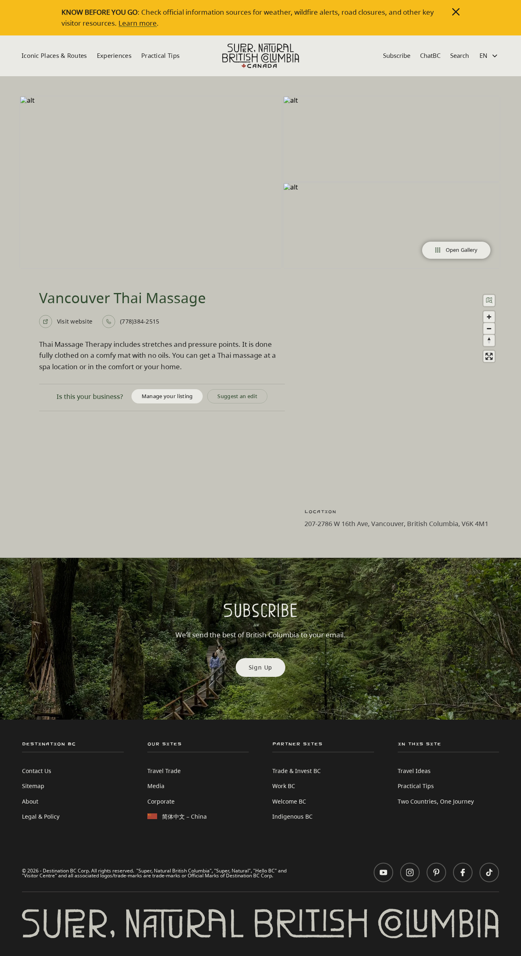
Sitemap (33, 786)
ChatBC (430, 55)
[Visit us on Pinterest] (436, 872)
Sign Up (261, 667)
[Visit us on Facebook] (463, 872)
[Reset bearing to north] (489, 340)
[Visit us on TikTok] (489, 872)
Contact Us (36, 771)
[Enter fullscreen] (489, 356)
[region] (402, 394)
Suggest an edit (237, 396)
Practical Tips (160, 55)
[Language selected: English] (489, 55)
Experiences (114, 55)
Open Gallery (461, 249)
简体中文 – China (184, 816)
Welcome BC (289, 801)
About (30, 801)
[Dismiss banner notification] (456, 11)
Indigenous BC (292, 816)
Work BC (283, 786)
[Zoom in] (489, 317)
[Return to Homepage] (260, 56)
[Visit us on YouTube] (383, 872)
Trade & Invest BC (296, 771)
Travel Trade (164, 771)
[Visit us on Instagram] (410, 872)
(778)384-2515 (139, 321)
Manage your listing (167, 396)
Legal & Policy (40, 816)
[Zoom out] (489, 329)
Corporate (161, 801)
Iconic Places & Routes (54, 55)
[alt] (151, 182)
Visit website (74, 321)
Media (155, 786)
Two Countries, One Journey (436, 801)
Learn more (137, 23)
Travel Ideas (414, 771)
